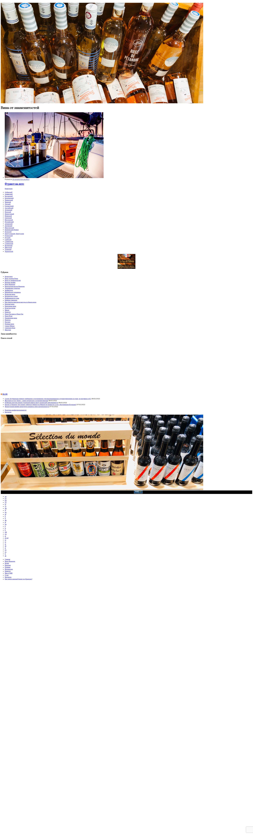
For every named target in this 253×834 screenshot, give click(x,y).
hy (6, 498)
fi (5, 516)
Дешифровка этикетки (12, 288)
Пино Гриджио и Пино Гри (14, 314)
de (6, 520)
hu (5, 524)
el (5, 522)
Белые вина (9, 276)
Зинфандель (9, 290)
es (5, 550)
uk (5, 556)
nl (5, 510)
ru (5, 542)
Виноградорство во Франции (15, 286)
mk (6, 532)
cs (5, 506)
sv (5, 552)
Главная (7, 559)
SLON (5, 394)
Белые (7, 563)
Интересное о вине (11, 296)
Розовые (7, 567)
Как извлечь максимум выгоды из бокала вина (20, 302)
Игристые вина (10, 294)
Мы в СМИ (8, 573)
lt (5, 530)
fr (5, 518)
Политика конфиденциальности (15, 410)
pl (5, 536)
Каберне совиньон (11, 300)
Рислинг (7, 322)
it (5, 526)
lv (5, 528)
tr (5, 554)
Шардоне (8, 330)
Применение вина (11, 318)
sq (5, 496)
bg (6, 500)
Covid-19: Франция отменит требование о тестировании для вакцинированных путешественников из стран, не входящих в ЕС (48, 399)
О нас (7, 575)
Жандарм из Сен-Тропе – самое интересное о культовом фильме (26, 401)
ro (5, 540)
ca (5, 502)
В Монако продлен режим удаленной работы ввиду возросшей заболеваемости (31, 403)
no (6, 534)
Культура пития (10, 308)
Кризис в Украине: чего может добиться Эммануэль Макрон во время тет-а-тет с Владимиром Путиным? (40, 405)
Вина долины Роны (11, 278)
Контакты (8, 412)
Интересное (9, 569)
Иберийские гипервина (13, 292)
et (5, 514)
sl (5, 548)
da (6, 508)
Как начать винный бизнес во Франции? (18, 579)
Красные (8, 565)
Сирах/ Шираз (9, 326)
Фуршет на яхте (14, 184)
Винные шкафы (10, 282)
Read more (8, 189)
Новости (8, 312)
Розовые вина (9, 324)
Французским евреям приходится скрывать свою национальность (27, 407)
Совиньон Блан (10, 328)
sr (5, 544)
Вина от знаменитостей (13, 280)
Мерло (7, 310)
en (6, 512)
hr (5, 504)
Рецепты (8, 320)
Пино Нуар (8, 316)
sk (5, 546)
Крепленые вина (10, 306)
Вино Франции (10, 284)
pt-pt (6, 538)
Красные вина (9, 304)
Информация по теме (12, 298)
